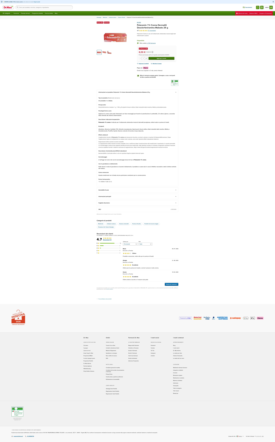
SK (259, 436)
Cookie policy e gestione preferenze (114, 376)
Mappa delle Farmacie (133, 345)
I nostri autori (176, 348)
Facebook (153, 345)
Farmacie (16, 13)
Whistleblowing (87, 368)
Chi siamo (86, 345)
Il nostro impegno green (89, 358)
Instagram (153, 353)
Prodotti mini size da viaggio (151, 223)
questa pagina (109, 289)
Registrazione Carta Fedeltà (112, 391)
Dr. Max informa (177, 350)
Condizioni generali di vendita (113, 367)
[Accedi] (261, 7)
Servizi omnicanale (132, 358)
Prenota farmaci (25, 13)
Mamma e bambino (177, 380)
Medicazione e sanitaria (178, 377)
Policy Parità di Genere (89, 371)
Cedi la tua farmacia (133, 355)
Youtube (153, 348)
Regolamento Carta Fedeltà (112, 393)
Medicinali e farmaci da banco (180, 367)
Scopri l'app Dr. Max (88, 353)
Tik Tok (152, 350)
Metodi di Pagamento (111, 350)
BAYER (139, 22)
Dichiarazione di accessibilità (112, 379)
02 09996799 (30, 436)
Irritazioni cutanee (111, 223)
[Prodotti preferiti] (257, 7)
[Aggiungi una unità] (146, 58)
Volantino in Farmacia (133, 348)
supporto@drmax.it (18, 436)
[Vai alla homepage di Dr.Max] (8, 7)
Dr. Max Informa (87, 363)
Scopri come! (37, 1)
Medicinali (100, 223)
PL (260, 436)
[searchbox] (44, 7)
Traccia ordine (49, 13)
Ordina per (125, 241)
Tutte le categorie (177, 388)
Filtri (140, 241)
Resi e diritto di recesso (111, 355)
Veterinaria (175, 383)
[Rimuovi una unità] (140, 58)
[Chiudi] (273, 2)
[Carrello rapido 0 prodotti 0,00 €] (271, 7)
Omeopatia (175, 385)
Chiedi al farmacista (177, 355)
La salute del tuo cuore (178, 358)
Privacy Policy (109, 374)
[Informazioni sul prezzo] (152, 52)
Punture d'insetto (136, 223)
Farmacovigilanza (88, 366)
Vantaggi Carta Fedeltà (111, 388)
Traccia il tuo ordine (110, 345)
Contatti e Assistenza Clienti (112, 348)
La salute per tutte (177, 353)
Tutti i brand (176, 390)
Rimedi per (175, 393)
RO (263, 436)
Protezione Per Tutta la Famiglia (106, 227)
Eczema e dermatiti (124, 223)
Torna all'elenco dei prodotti (104, 299)
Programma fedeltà (37, 13)
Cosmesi (175, 372)
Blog (56, 13)
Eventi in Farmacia (132, 353)
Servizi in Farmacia (132, 350)
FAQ (107, 358)
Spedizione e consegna (111, 353)
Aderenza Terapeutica (133, 360)
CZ (257, 436)
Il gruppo (86, 348)
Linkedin (153, 355)
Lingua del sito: (232, 436)
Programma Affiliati (88, 355)
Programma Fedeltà (88, 360)
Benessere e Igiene (177, 375)
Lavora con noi (87, 350)
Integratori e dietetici (178, 370)
